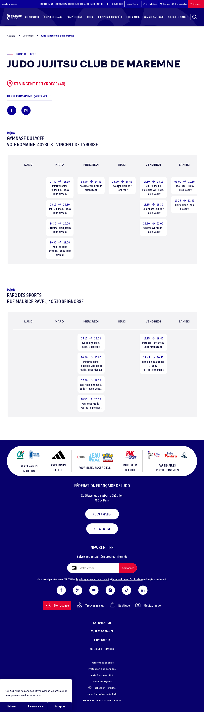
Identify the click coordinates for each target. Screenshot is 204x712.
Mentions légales (102, 681)
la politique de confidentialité (92, 579)
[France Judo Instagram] (110, 589)
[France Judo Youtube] (94, 589)
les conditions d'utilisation (127, 579)
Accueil (11, 36)
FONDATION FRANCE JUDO (90, 4)
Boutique (166, 4)
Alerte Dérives (133, 4)
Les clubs (28, 36)
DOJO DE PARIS (73, 4)
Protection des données (102, 669)
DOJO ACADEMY (61, 4)
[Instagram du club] (26, 110)
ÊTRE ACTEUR (102, 640)
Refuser (12, 706)
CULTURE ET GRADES (102, 649)
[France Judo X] (77, 589)
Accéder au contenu (9, 4)
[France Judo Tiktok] (126, 589)
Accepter (60, 706)
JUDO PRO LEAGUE (47, 4)
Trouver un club (181, 4)
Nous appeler (102, 514)
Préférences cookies (102, 662)
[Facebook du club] (11, 110)
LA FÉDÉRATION (102, 622)
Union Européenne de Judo (102, 694)
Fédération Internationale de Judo (102, 700)
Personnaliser (36, 706)
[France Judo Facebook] (61, 589)
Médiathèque (151, 4)
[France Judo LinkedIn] (143, 589)
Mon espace (197, 4)
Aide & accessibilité (102, 675)
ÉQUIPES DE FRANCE (102, 631)
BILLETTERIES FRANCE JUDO (112, 4)
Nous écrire (102, 529)
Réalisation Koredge (104, 687)
